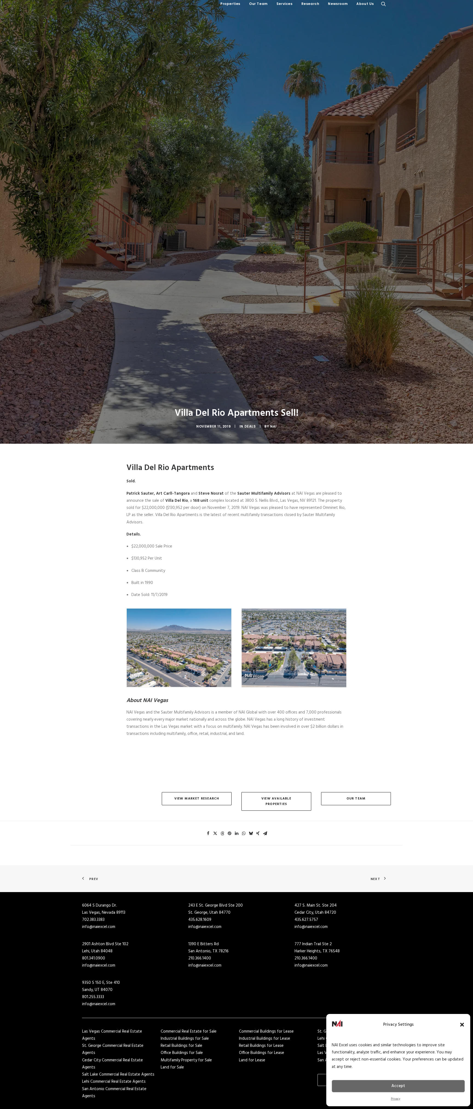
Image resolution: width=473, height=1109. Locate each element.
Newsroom (338, 3)
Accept (398, 1086)
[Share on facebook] (208, 833)
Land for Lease (252, 1060)
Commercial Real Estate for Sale (189, 1031)
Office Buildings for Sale (182, 1053)
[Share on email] (265, 833)
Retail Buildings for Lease (261, 1045)
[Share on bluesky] (250, 833)
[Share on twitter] (215, 833)
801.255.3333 (93, 997)
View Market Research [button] (196, 798)
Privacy (395, 1098)
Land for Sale (172, 1067)
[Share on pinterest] (229, 833)
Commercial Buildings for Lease (266, 1031)
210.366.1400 (199, 958)
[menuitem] (230, 4)
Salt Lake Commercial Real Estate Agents (118, 1074)
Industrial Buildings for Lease (264, 1038)
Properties (230, 3)
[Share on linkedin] (236, 833)
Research (310, 3)
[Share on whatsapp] (243, 833)
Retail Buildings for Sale (181, 1045)
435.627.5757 (306, 919)
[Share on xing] (258, 833)
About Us (365, 3)
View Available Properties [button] (276, 801)
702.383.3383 (93, 919)
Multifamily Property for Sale (186, 1060)
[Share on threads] (222, 833)
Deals (250, 426)
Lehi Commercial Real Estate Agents (114, 1081)
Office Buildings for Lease (261, 1053)
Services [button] (284, 3)
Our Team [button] (258, 3)
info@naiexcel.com (98, 927)
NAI (273, 426)
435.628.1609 (199, 919)
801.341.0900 (93, 958)
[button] (462, 1024)
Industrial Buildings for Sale (185, 1038)
